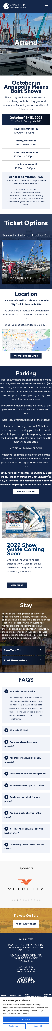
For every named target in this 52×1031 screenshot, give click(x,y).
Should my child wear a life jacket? (28, 773)
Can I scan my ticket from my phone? (22, 799)
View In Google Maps (26, 355)
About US (47, 995)
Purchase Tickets (26, 923)
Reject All (38, 1026)
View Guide (17, 585)
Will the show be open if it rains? (27, 785)
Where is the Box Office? (23, 691)
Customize (13, 1026)
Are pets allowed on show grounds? (20, 744)
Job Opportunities (33, 995)
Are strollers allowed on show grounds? (22, 759)
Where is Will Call (19, 730)
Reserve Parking (26, 491)
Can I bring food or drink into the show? (24, 846)
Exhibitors (15, 995)
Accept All (26, 1019)
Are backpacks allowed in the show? (22, 815)
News (3, 995)
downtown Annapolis (26, 458)
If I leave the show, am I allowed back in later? (23, 830)
